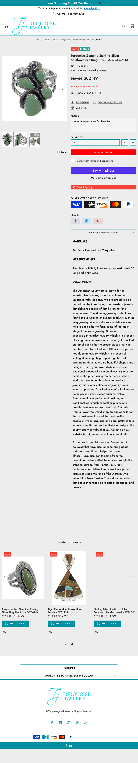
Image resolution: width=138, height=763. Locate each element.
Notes (75, 116)
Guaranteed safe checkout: (90, 198)
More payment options (103, 177)
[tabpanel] (23, 596)
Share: (75, 215)
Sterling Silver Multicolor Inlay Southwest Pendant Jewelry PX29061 (114, 610)
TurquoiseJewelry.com (34, 26)
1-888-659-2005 (75, 13)
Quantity (77, 137)
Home (38, 39)
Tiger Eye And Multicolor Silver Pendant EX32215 (65, 610)
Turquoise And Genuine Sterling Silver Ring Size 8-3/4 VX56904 (20, 610)
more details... (92, 8)
